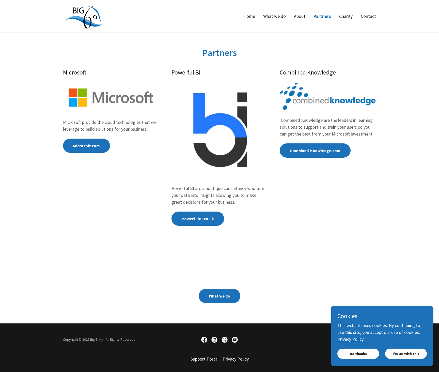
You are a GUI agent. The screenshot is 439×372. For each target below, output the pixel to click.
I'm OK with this (406, 353)
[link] (83, 16)
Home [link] (249, 16)
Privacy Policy (350, 339)
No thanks (358, 353)
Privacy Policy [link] (236, 359)
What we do (219, 296)
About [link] (299, 16)
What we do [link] (274, 16)
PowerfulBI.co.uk (198, 218)
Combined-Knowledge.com (315, 150)
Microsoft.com (86, 145)
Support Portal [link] (204, 359)
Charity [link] (346, 16)
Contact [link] (368, 16)
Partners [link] (322, 16)
